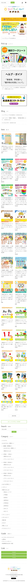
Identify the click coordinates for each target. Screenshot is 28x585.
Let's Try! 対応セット (6, 484)
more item (14, 415)
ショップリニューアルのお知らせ (9, 38)
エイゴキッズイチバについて (8, 537)
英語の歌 (4, 520)
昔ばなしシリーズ (7, 492)
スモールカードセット (8, 470)
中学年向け (6, 503)
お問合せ (4, 539)
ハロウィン (4, 487)
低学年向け (6, 500)
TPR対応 (6, 494)
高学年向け (6, 505)
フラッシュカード (6, 514)
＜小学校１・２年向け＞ (7, 454)
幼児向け (6, 497)
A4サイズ (6, 511)
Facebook (14, 554)
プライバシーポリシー (6, 541)
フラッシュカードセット (9, 459)
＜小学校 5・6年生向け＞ (7, 473)
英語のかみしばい (7, 450)
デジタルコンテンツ (6, 528)
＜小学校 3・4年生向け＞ (7, 462)
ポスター (4, 522)
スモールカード (5, 517)
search (12, 2)
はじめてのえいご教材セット (8, 443)
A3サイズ (6, 508)
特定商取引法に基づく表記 (7, 543)
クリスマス (4, 440)
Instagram (14, 552)
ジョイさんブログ (5, 122)
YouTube (14, 557)
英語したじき (5, 525)
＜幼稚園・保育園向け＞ (7, 446)
